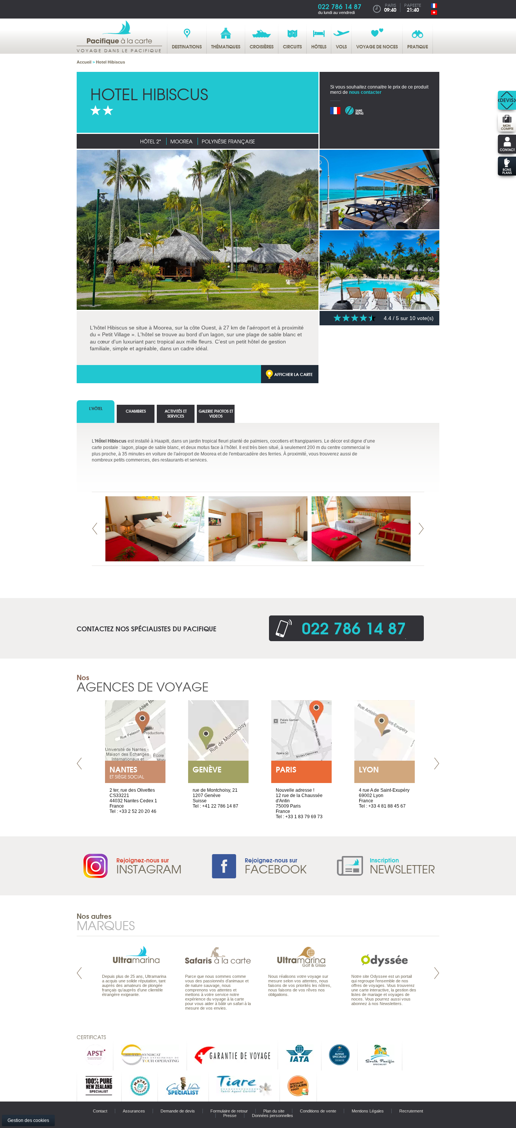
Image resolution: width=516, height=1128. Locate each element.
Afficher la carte (293, 374)
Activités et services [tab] (176, 413)
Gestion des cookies (28, 1120)
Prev (94, 528)
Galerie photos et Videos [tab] (216, 413)
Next (421, 528)
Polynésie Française (228, 141)
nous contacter (365, 92)
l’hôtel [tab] (95, 408)
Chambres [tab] (136, 411)
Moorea (181, 141)
